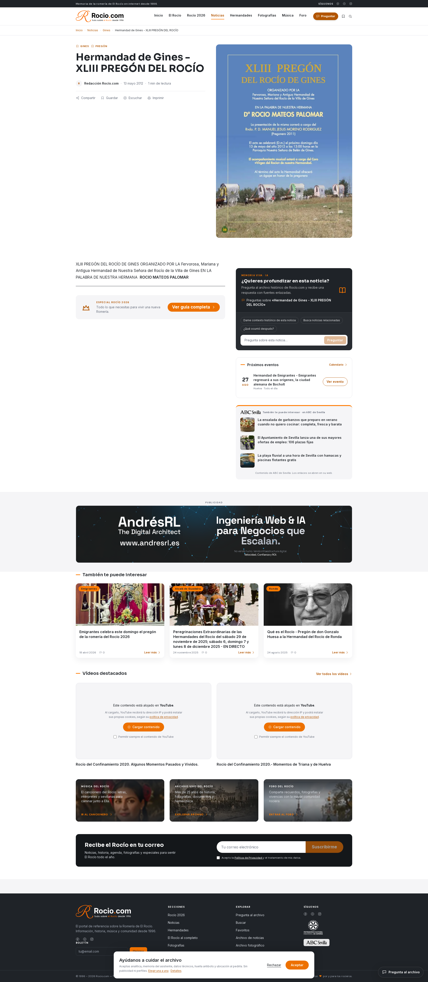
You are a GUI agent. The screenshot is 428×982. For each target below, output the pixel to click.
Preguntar (335, 340)
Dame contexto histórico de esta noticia (269, 320)
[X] (344, 3)
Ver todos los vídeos (332, 674)
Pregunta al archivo (250, 915)
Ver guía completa (191, 307)
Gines (106, 30)
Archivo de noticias (250, 938)
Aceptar (297, 965)
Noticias (217, 15)
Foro (303, 15)
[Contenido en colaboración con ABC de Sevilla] (316, 942)
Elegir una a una (158, 970)
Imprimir (158, 98)
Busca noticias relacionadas (321, 320)
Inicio (158, 15)
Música (288, 15)
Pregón (101, 46)
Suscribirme (324, 846)
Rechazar (274, 965)
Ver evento (337, 383)
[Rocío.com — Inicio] (99, 16)
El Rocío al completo (183, 938)
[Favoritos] (343, 16)
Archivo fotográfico (250, 945)
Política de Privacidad (249, 858)
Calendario (336, 364)
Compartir (88, 98)
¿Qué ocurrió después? (258, 328)
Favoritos (242, 930)
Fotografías (267, 15)
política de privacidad (164, 717)
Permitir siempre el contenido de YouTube (146, 736)
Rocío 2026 (196, 15)
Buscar (241, 922)
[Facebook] (338, 3)
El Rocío (175, 15)
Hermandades (241, 15)
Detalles (176, 970)
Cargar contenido (145, 728)
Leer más (150, 652)
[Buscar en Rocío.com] (350, 16)
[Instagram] (351, 3)
